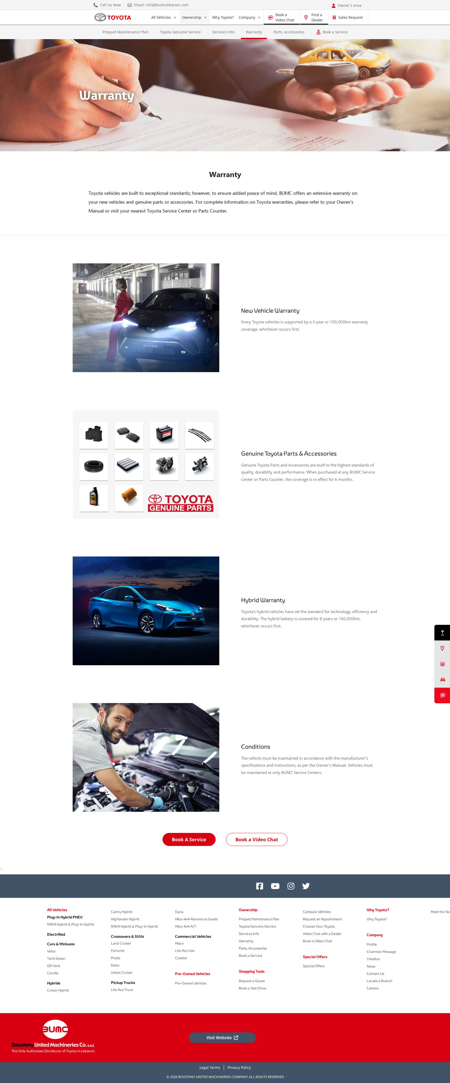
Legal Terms (209, 1067)
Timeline (373, 959)
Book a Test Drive (252, 988)
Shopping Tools (252, 971)
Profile (372, 944)
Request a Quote (252, 981)
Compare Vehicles (317, 912)
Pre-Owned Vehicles (192, 973)
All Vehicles (161, 18)
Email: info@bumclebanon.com (161, 5)
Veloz (51, 951)
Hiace (179, 943)
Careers (373, 988)
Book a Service (335, 31)
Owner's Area (349, 5)
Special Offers (315, 956)
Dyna (179, 912)
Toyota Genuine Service (180, 31)
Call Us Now (110, 5)
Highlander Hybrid (125, 919)
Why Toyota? (223, 17)
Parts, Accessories (288, 31)
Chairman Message (381, 951)
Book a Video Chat (285, 17)
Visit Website (219, 1037)
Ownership (191, 17)
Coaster (181, 958)
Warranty (246, 941)
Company (247, 17)
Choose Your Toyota (319, 926)
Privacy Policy (239, 1067)
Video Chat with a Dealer (322, 933)
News (371, 966)
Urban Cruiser (122, 972)
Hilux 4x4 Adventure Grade (196, 919)
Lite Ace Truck (122, 990)
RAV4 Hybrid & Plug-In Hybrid (70, 924)
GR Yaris (53, 966)
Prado (115, 958)
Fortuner (118, 950)
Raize (115, 965)
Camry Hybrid (121, 912)
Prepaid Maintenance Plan (126, 31)
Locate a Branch (379, 981)
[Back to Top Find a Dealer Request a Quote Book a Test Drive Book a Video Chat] (442, 664)
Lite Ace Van (185, 950)
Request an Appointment (322, 919)
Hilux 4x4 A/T (185, 926)
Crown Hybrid (58, 990)
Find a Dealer (317, 17)
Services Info (223, 31)
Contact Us (375, 973)
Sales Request (350, 17)
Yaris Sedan (56, 958)
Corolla (52, 973)
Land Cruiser (121, 943)
